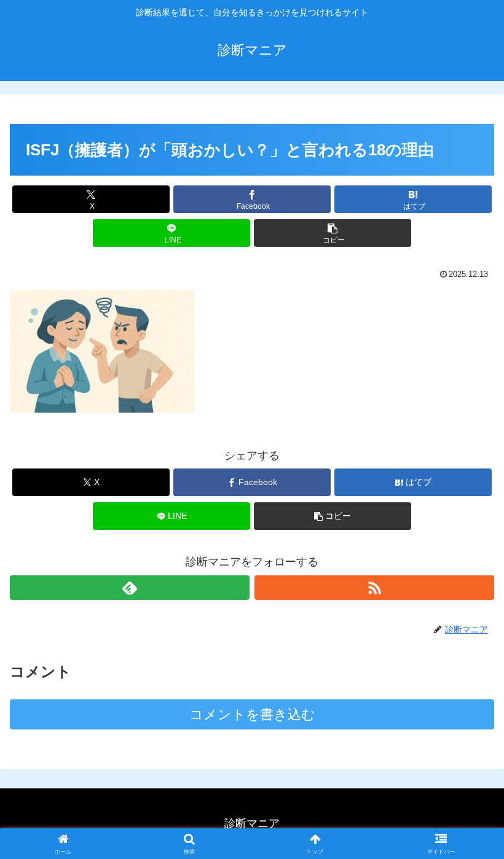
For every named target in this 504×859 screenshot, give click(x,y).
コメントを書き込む (252, 714)
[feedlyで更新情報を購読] (130, 587)
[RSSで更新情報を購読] (374, 587)
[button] (332, 233)
